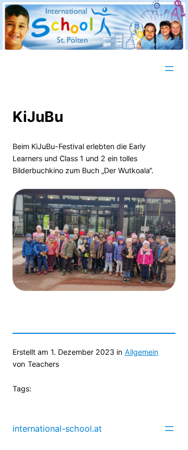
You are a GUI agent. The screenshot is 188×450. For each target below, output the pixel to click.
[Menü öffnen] (169, 68)
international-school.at (57, 428)
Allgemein (141, 351)
